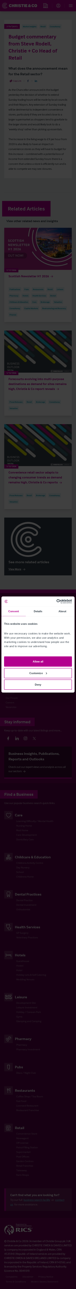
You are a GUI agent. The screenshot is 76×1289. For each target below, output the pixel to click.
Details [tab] (38, 611)
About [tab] (62, 611)
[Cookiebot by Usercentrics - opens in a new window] (56, 601)
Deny (38, 684)
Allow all (38, 661)
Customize (36, 672)
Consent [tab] (13, 611)
